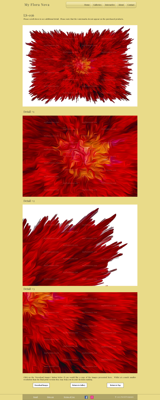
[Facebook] (86, 397)
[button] (50, 397)
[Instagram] (92, 397)
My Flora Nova (37, 4)
